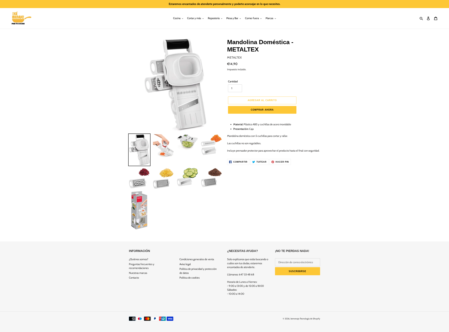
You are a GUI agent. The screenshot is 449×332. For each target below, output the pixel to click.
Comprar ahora (262, 109)
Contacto (134, 277)
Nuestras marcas (138, 273)
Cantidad (233, 81)
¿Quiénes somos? (138, 259)
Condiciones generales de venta (196, 259)
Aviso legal (185, 264)
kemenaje (295, 318)
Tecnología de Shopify (310, 318)
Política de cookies (189, 277)
